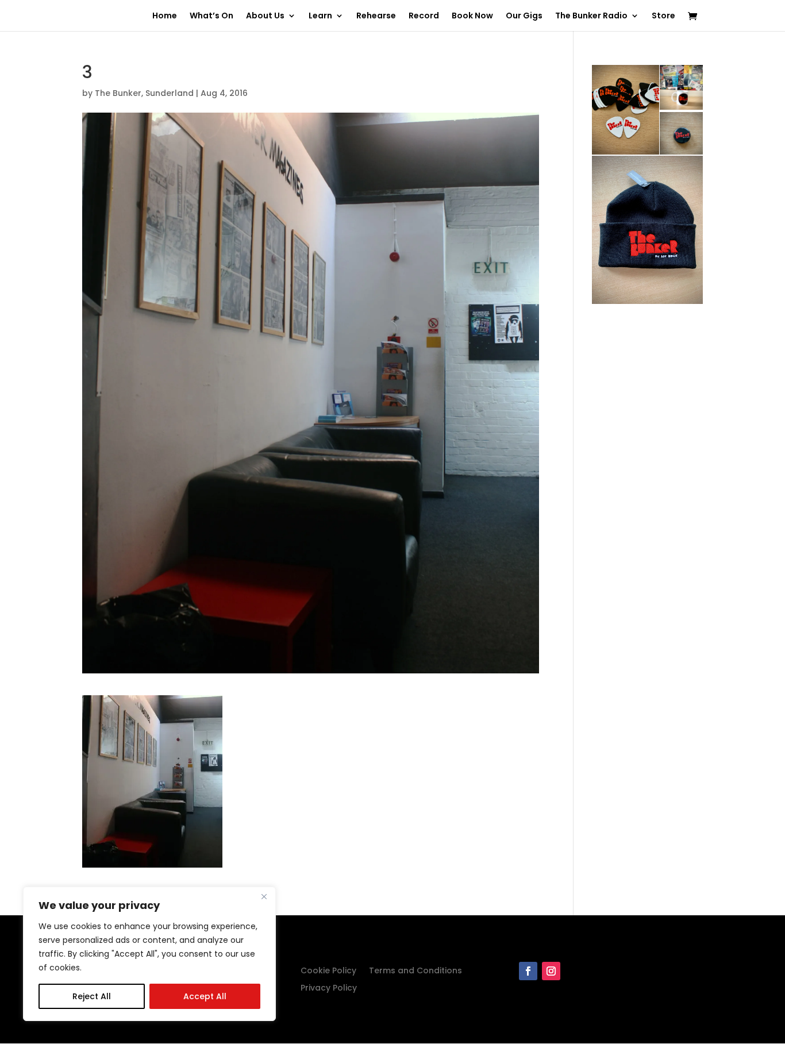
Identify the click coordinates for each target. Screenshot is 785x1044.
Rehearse (376, 16)
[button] (152, 781)
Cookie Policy (328, 971)
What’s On (211, 16)
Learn (320, 16)
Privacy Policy (329, 988)
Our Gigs (524, 16)
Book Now (472, 16)
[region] (149, 954)
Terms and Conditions (415, 971)
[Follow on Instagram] (551, 971)
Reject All (91, 996)
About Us (265, 16)
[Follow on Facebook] (528, 971)
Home (164, 16)
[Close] (264, 896)
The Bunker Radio (591, 16)
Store (663, 16)
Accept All (204, 996)
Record (424, 16)
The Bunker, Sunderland (144, 93)
